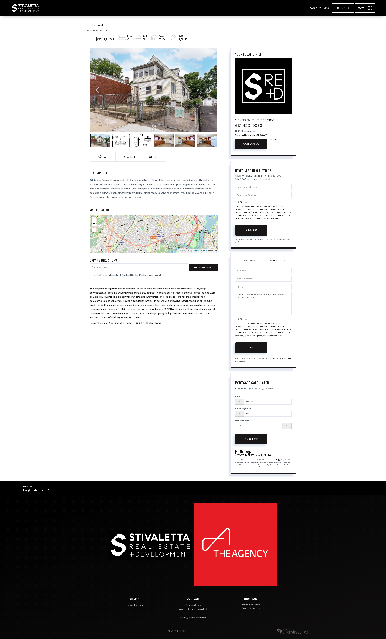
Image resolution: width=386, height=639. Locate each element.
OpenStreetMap (199, 250)
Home (93, 322)
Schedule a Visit (277, 261)
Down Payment (243, 408)
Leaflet (183, 250)
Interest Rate (242, 420)
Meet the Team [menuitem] (135, 605)
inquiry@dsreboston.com (193, 617)
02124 (138, 322)
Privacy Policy (275, 218)
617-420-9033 (321, 8)
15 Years (269, 388)
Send (251, 347)
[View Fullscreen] (94, 230)
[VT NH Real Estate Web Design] (293, 631)
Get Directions (203, 267)
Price (238, 396)
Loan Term (240, 388)
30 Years (256, 388)
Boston (129, 322)
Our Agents (274, 140)
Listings (102, 322)
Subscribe (251, 230)
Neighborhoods (33, 490)
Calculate (251, 439)
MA (111, 322)
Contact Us (342, 8)
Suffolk (119, 322)
